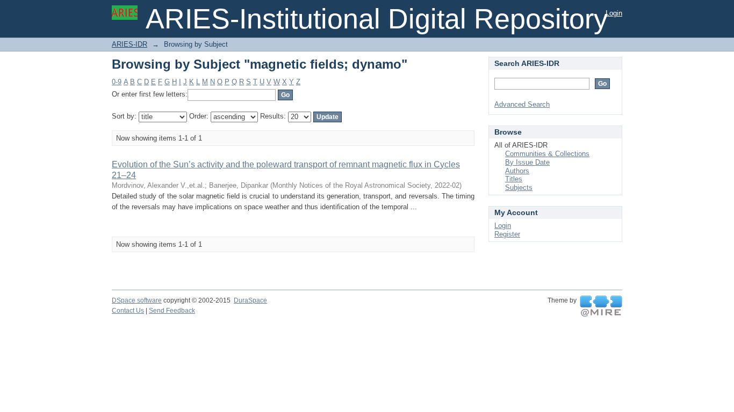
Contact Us (128, 310)
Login (614, 13)
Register (507, 234)
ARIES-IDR (129, 44)
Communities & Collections (547, 154)
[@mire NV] (601, 306)
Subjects (518, 187)
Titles (513, 179)
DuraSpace (250, 300)
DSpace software (137, 300)
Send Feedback (172, 310)
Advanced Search (522, 104)
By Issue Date (527, 162)
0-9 (116, 82)
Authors (517, 171)
